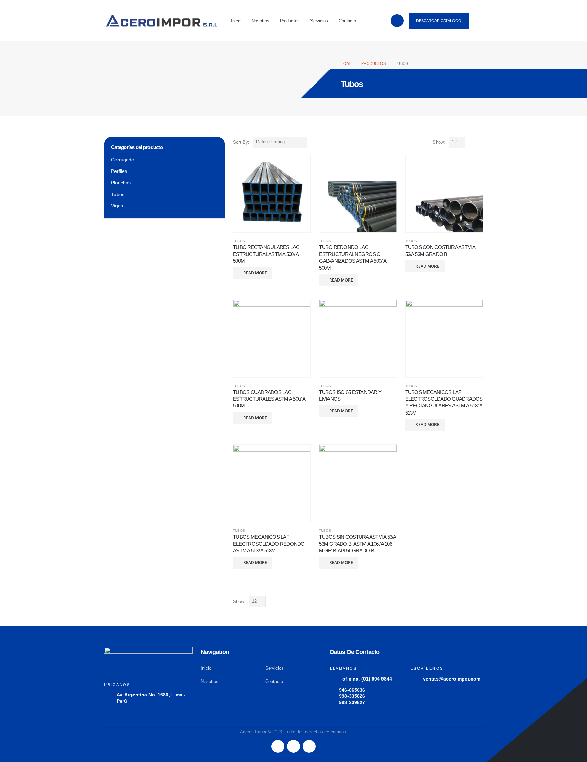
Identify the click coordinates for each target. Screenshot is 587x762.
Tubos (239, 241)
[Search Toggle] (479, 21)
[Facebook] (397, 20)
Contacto (347, 20)
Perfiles (119, 171)
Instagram (309, 746)
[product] (271, 193)
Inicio (236, 20)
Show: (439, 142)
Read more (255, 273)
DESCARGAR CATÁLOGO (438, 21)
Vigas (117, 205)
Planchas (121, 182)
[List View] (480, 142)
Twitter (293, 746)
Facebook (277, 746)
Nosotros (260, 20)
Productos (290, 20)
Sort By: (241, 142)
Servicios (319, 20)
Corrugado (122, 159)
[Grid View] (472, 142)
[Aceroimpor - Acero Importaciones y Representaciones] (161, 20)
